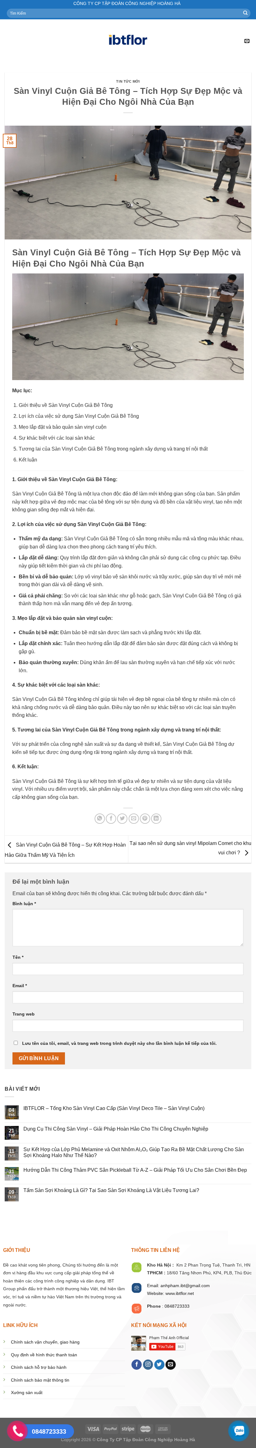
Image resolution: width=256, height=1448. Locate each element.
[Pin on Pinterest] (145, 818)
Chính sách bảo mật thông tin (40, 1380)
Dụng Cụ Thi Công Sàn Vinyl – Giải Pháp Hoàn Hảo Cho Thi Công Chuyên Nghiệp (115, 1129)
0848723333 (177, 1306)
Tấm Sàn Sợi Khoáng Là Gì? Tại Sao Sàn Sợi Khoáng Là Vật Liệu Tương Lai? (111, 1190)
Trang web (23, 1013)
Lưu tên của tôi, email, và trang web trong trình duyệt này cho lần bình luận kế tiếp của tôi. (119, 1043)
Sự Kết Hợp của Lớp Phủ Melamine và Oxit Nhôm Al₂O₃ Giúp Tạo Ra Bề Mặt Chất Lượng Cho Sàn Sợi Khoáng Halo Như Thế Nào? (133, 1152)
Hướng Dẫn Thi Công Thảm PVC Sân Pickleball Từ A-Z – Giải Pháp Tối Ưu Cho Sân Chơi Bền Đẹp (135, 1170)
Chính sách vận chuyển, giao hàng (45, 1342)
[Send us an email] (170, 1364)
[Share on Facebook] (111, 818)
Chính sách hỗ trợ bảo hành (38, 1367)
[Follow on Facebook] (136, 1364)
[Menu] (8, 41)
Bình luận (24, 903)
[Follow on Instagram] (148, 1364)
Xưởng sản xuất (26, 1392)
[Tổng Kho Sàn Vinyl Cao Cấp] (128, 41)
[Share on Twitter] (122, 818)
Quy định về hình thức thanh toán (44, 1355)
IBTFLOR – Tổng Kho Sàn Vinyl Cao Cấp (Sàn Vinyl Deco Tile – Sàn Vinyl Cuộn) (113, 1108)
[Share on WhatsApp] (100, 818)
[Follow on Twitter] (159, 1364)
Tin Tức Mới (128, 81)
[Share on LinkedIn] (156, 818)
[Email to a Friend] (134, 818)
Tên (17, 957)
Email (19, 985)
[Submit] (245, 13)
